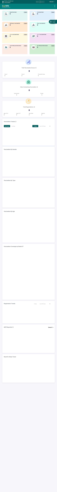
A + (37, 1)
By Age (13, 126)
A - (43, 1)
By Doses (7, 126)
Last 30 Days (43, 126)
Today (35, 126)
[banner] (6, 6)
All (49, 126)
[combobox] (50, 3)
